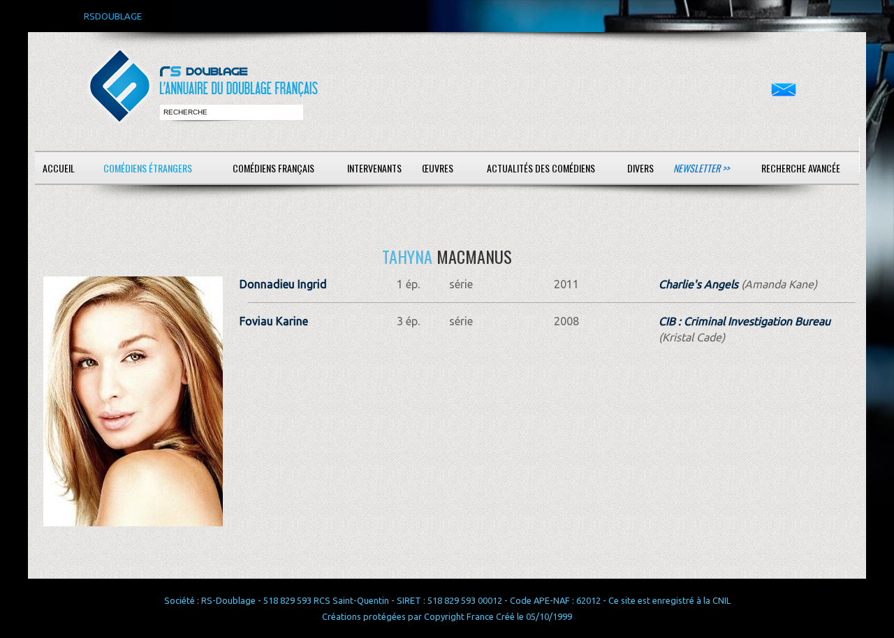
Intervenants (374, 168)
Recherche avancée (800, 168)
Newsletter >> (701, 168)
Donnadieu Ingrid (283, 284)
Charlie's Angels (698, 284)
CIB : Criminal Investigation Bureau (744, 321)
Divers (640, 168)
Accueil (59, 168)
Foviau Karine (274, 321)
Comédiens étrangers (147, 168)
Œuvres (437, 168)
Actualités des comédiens (541, 168)
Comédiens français (273, 168)
